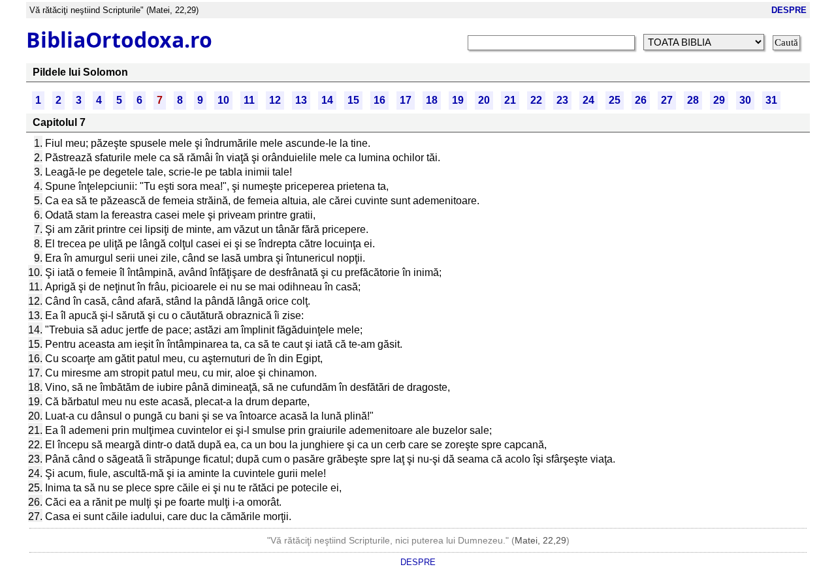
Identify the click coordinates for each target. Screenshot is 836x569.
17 (405, 100)
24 (588, 100)
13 (301, 100)
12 (275, 100)
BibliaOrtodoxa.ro (119, 39)
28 (693, 100)
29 (719, 100)
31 (771, 100)
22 (536, 100)
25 (614, 100)
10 (223, 100)
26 (641, 100)
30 (745, 100)
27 (667, 100)
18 (432, 100)
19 (458, 100)
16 (379, 100)
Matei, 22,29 (540, 540)
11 (249, 100)
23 (562, 100)
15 (353, 100)
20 (484, 100)
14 (327, 100)
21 (510, 100)
